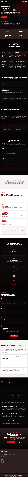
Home (1, 460)
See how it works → (21, 476)
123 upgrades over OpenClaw (5, 19)
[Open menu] (21, 1)
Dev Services (2, 462)
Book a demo (25, 1)
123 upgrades (22, 55)
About (1, 466)
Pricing (17, 303)
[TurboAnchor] (4, 1)
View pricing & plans (14, 335)
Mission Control (2, 461)
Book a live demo (11, 442)
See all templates (14, 284)
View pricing (10, 17)
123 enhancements (19, 388)
